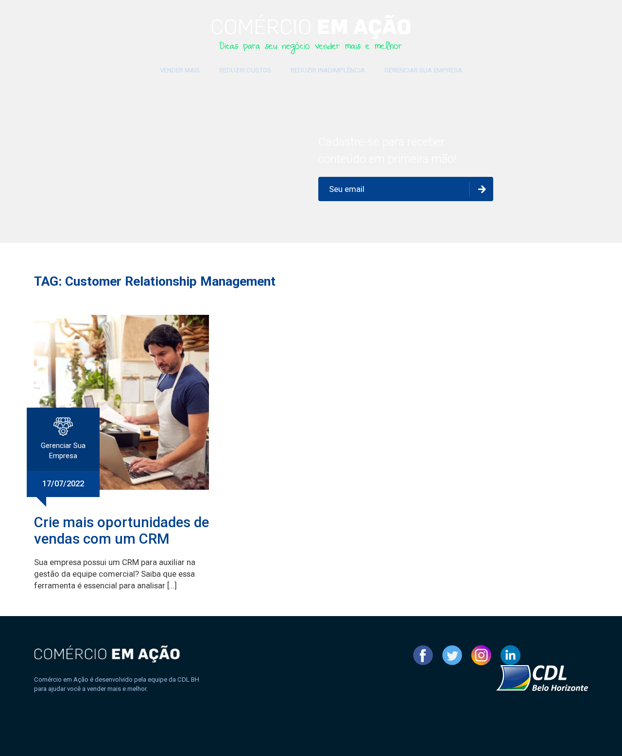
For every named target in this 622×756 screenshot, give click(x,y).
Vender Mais (180, 70)
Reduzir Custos (245, 70)
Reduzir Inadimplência (328, 70)
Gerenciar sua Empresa (423, 70)
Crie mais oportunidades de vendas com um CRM (121, 530)
